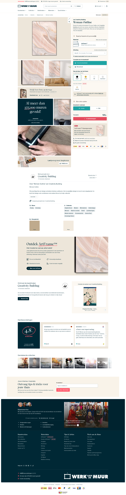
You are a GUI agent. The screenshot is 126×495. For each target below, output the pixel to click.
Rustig (31, 208)
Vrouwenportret (79, 213)
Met (99, 108)
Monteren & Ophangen (26, 427)
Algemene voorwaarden (49, 484)
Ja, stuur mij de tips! (63, 389)
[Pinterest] (26, 466)
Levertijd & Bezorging (48, 424)
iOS (41, 95)
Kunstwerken (21, 10)
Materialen (51, 10)
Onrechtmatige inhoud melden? (68, 484)
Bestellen (45, 422)
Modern (76, 208)
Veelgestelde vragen (25, 422)
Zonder (83, 108)
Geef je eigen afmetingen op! (86, 56)
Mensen (67, 210)
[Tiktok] (33, 466)
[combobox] (57, 6)
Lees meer (92, 177)
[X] (31, 466)
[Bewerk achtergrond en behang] (69, 21)
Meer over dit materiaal (101, 39)
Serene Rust (88, 213)
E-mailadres (59, 382)
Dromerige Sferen (69, 216)
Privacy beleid (79, 484)
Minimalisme (83, 208)
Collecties (31, 10)
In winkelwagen (91, 119)
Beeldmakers (41, 10)
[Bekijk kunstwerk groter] (69, 19)
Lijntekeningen (90, 210)
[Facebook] (28, 466)
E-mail (52, 418)
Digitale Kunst (68, 208)
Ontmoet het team (71, 425)
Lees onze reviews (35, 122)
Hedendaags (92, 208)
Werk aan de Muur (94, 434)
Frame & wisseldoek (82, 63)
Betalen (22, 424)
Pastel (83, 210)
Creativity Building (80, 19)
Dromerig (38, 208)
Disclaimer (57, 484)
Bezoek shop (91, 175)
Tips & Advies (61, 10)
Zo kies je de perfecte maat (100, 50)
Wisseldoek (80, 67)
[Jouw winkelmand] (106, 6)
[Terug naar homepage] (27, 5)
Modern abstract (69, 213)
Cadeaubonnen (47, 427)
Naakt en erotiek (75, 210)
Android (47, 95)
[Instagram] (24, 466)
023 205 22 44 (44, 418)
